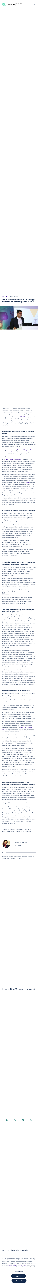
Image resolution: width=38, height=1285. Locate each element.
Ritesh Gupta (24, 417)
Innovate (12, 858)
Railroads (4, 856)
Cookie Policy (12, 1265)
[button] (35, 4)
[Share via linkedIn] (7, 1120)
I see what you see (15, 739)
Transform (7, 858)
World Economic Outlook (13, 459)
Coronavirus (19, 858)
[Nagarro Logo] (12, 4)
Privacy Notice (22, 1265)
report (28, 483)
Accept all (19, 1281)
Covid (15, 858)
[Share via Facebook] (23, 1120)
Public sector (18, 856)
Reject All (18, 1276)
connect (19, 845)
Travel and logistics (25, 856)
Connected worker (11, 856)
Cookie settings (18, 1271)
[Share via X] (15, 1120)
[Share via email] (31, 1120)
